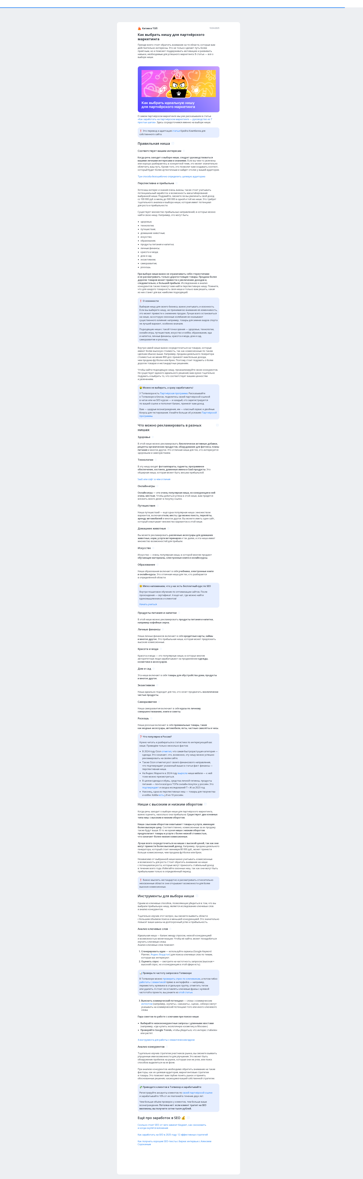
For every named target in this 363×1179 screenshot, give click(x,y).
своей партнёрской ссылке (197, 1092)
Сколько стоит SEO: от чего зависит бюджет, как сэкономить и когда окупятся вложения (172, 1126)
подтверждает (150, 787)
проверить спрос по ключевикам (181, 978)
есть (161, 795)
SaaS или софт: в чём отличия (154, 479)
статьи (176, 130)
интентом (146, 1003)
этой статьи (185, 992)
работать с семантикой (152, 982)
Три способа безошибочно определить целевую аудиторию (171, 176)
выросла (182, 773)
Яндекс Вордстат (160, 954)
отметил (166, 751)
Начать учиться (148, 604)
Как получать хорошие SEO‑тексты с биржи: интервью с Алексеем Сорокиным (174, 1143)
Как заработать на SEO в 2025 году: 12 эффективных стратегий (173, 1134)
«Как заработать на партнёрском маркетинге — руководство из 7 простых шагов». (175, 121)
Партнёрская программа (174, 393)
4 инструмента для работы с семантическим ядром (166, 1039)
